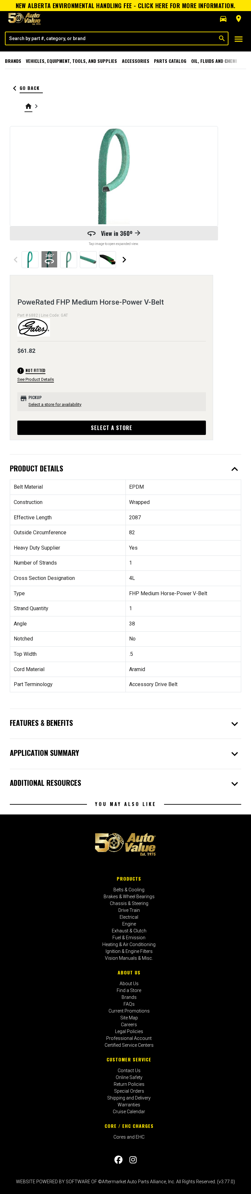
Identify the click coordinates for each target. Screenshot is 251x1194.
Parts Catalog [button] (170, 60)
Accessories (135, 60)
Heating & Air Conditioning (129, 944)
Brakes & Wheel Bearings (129, 896)
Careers (129, 1024)
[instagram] (133, 1160)
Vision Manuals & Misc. (129, 958)
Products (129, 878)
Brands (13, 60)
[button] (223, 18)
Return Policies (129, 1084)
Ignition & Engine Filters (129, 951)
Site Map (129, 1017)
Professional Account (129, 1038)
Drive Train (129, 910)
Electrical (129, 917)
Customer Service (129, 1059)
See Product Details (35, 379)
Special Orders (129, 1091)
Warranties (129, 1104)
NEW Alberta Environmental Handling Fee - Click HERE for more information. (126, 5)
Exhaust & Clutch (129, 930)
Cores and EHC (128, 1137)
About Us (129, 972)
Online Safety (129, 1077)
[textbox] (111, 38)
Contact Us (129, 1070)
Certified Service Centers (129, 1045)
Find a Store (129, 990)
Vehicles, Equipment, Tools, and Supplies (71, 60)
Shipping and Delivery (129, 1097)
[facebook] (118, 1160)
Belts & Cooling (128, 889)
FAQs (129, 1004)
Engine (129, 924)
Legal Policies (129, 1031)
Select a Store (111, 428)
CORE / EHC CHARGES (129, 1125)
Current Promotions (129, 1011)
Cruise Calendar (129, 1111)
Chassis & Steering (129, 903)
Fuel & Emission (128, 937)
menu (238, 39)
